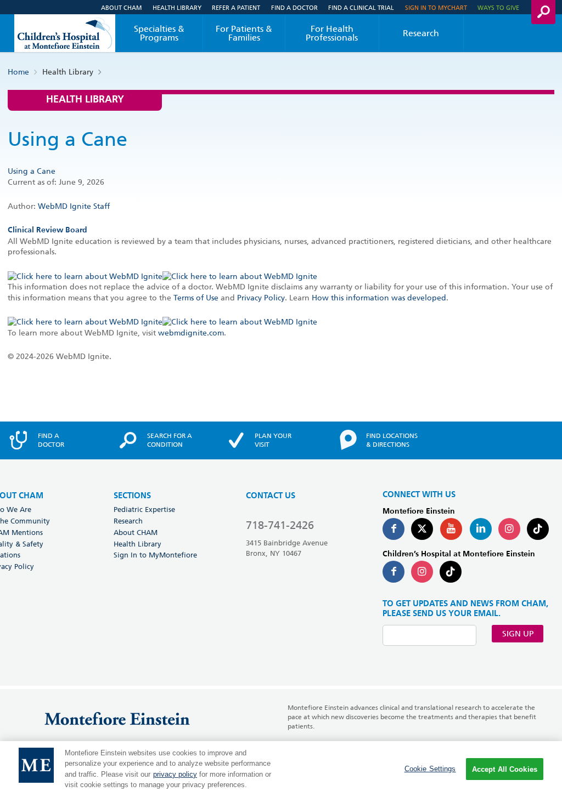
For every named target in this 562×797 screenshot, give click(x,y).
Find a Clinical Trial (361, 7)
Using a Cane (31, 171)
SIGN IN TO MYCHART (436, 7)
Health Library (177, 7)
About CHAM (121, 7)
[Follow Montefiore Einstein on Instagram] (509, 529)
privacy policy (175, 774)
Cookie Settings (430, 769)
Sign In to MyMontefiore (155, 554)
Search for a (169, 440)
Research (421, 33)
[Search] (543, 12)
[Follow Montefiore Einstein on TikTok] (538, 529)
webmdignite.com (191, 333)
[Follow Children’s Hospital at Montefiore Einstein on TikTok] (451, 572)
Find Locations (392, 440)
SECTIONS (132, 496)
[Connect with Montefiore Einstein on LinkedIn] (481, 529)
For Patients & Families (244, 33)
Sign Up (517, 634)
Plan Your (273, 440)
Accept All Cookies (504, 769)
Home (18, 72)
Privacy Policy (261, 298)
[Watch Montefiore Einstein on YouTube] (451, 529)
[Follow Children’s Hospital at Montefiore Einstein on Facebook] (393, 572)
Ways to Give (498, 7)
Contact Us (270, 496)
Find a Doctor (294, 7)
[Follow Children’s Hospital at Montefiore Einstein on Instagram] (422, 572)
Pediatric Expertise (144, 509)
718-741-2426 (280, 525)
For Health (332, 33)
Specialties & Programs (159, 33)
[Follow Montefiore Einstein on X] (422, 529)
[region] (281, 769)
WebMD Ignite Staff (74, 206)
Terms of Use (195, 298)
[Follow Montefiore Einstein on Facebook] (393, 529)
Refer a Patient (236, 7)
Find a (51, 440)
